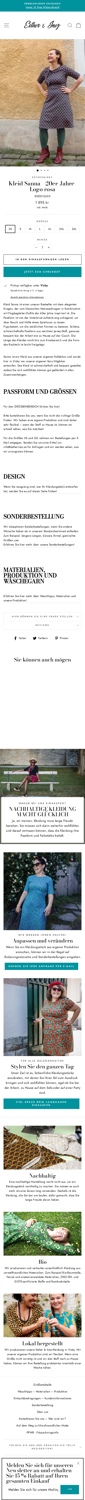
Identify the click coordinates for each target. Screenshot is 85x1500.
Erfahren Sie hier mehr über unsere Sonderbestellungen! (39, 544)
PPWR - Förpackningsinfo (42, 1432)
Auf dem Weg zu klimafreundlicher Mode (42, 1425)
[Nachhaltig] (42, 1148)
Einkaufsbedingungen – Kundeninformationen (43, 1398)
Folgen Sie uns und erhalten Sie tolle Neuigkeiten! (42, 1447)
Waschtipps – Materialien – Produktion (42, 1391)
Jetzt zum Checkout (42, 271)
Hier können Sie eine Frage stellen (42, 616)
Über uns (42, 1412)
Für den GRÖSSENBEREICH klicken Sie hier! (32, 406)
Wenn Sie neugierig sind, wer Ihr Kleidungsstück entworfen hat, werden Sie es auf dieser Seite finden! (41, 489)
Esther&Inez (42, 177)
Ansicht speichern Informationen (27, 297)
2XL (61, 229)
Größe (42, 221)
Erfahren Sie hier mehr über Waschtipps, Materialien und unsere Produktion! (40, 598)
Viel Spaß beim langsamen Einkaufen (41, 1103)
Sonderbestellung (42, 1405)
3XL (74, 229)
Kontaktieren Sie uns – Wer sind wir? (42, 1419)
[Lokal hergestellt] (42, 1315)
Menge (42, 239)
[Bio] (42, 1234)
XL (49, 229)
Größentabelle (42, 1385)
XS (10, 229)
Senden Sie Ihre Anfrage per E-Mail (41, 966)
